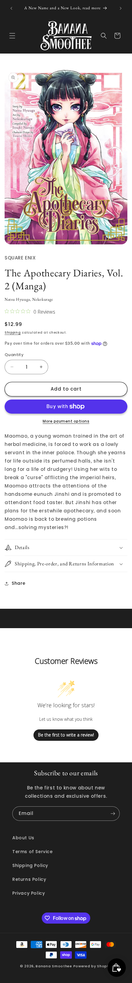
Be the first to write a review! (66, 735)
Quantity (14, 355)
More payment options (66, 421)
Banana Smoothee (54, 966)
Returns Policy (29, 879)
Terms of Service (32, 852)
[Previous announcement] (11, 8)
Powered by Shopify (92, 966)
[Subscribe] (112, 813)
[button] (12, 35)
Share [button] (18, 583)
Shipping (13, 332)
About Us (23, 838)
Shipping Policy (30, 865)
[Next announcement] (120, 8)
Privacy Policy (28, 893)
